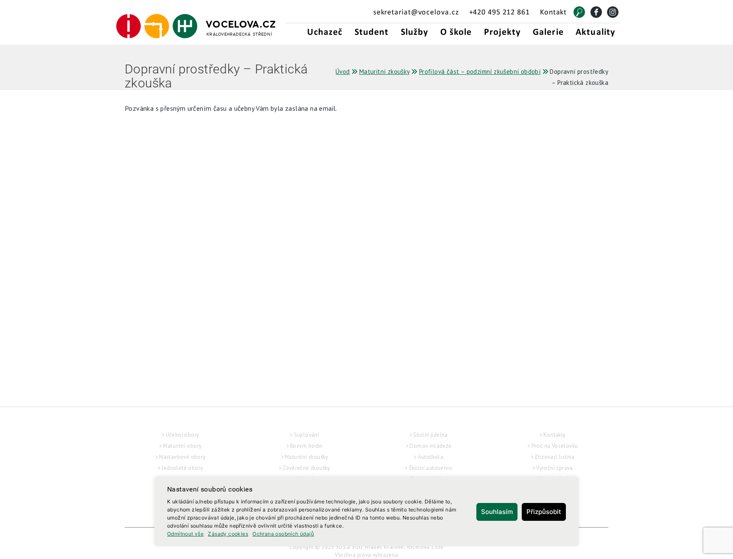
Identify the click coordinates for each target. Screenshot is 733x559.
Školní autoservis (431, 468)
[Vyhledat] (579, 12)
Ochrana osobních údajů (283, 534)
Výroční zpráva (554, 468)
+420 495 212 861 (499, 12)
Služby (414, 32)
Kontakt (553, 12)
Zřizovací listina (554, 457)
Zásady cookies (228, 534)
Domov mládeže (430, 445)
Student (372, 32)
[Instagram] (612, 12)
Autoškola (431, 457)
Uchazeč (324, 32)
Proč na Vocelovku (555, 445)
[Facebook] (596, 12)
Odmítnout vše (185, 534)
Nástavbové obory (182, 457)
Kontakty (554, 434)
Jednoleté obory (182, 468)
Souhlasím (497, 512)
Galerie (548, 32)
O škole (456, 32)
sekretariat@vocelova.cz (416, 12)
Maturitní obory (182, 445)
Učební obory (182, 434)
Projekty (502, 32)
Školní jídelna (430, 434)
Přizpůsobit (543, 512)
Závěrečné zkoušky (306, 468)
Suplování (306, 434)
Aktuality (595, 32)
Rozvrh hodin (306, 445)
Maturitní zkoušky (306, 457)
